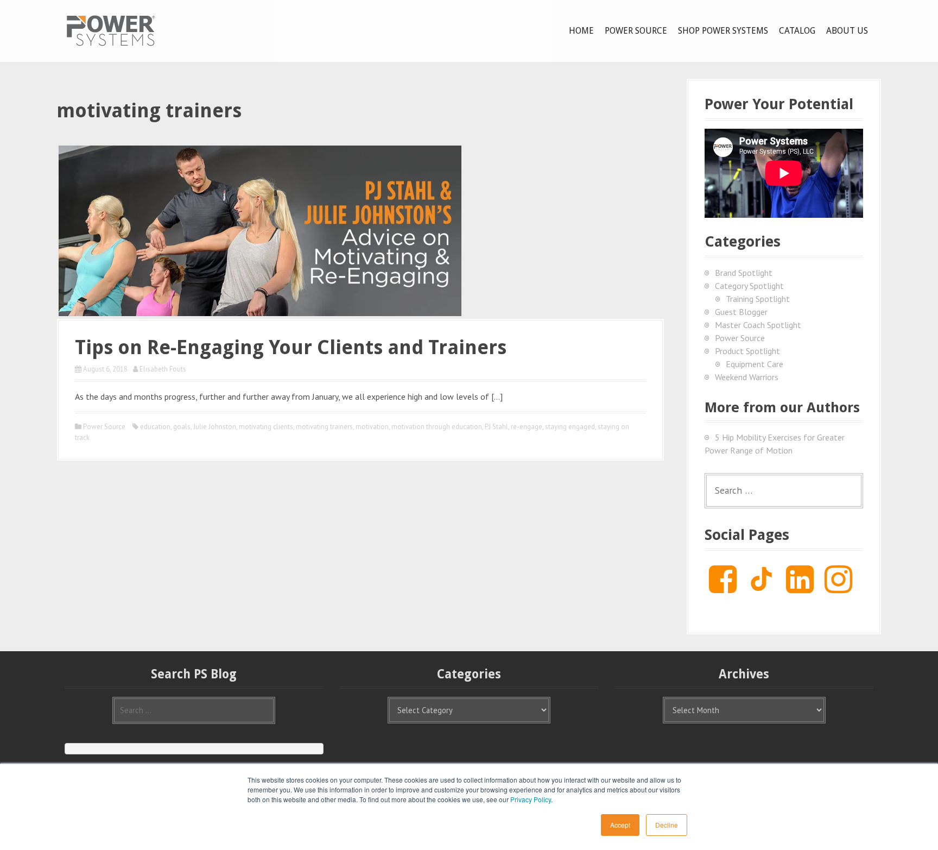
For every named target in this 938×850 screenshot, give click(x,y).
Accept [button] (620, 824)
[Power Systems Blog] (111, 29)
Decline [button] (666, 824)
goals (182, 426)
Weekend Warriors (746, 377)
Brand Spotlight (743, 272)
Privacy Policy (530, 799)
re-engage (526, 426)
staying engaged (570, 426)
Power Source (636, 31)
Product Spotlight (747, 350)
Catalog (797, 31)
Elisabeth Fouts (163, 369)
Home (581, 31)
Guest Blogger (741, 311)
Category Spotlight (749, 285)
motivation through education (436, 426)
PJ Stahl (496, 426)
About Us (847, 31)
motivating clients (266, 426)
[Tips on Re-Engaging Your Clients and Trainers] (260, 229)
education (155, 426)
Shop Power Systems (723, 31)
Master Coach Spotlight (758, 324)
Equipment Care (754, 363)
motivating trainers (324, 426)
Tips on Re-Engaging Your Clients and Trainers (290, 347)
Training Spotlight (758, 298)
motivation (372, 426)
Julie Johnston (214, 426)
